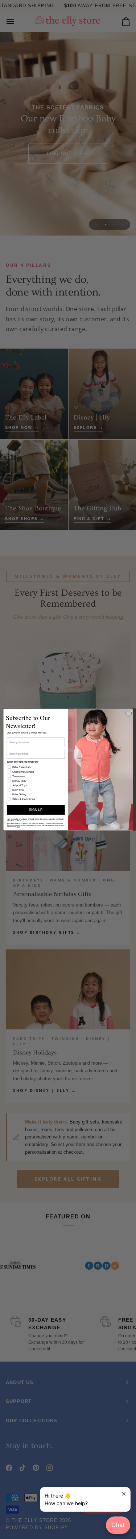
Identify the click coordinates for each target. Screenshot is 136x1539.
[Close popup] (124, 1494)
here (18, 826)
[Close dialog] (128, 713)
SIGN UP (35, 810)
